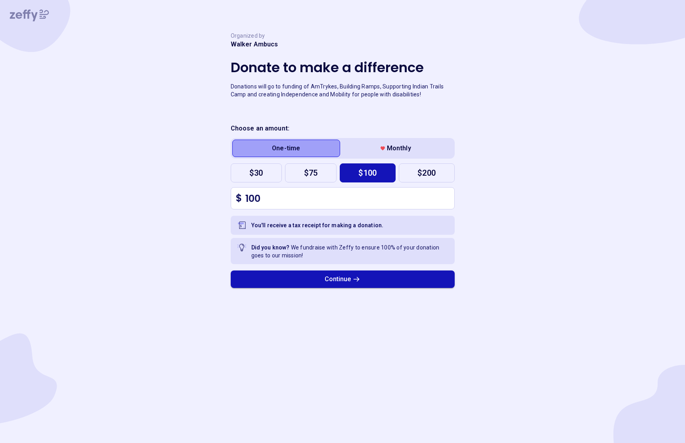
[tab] (286, 148)
